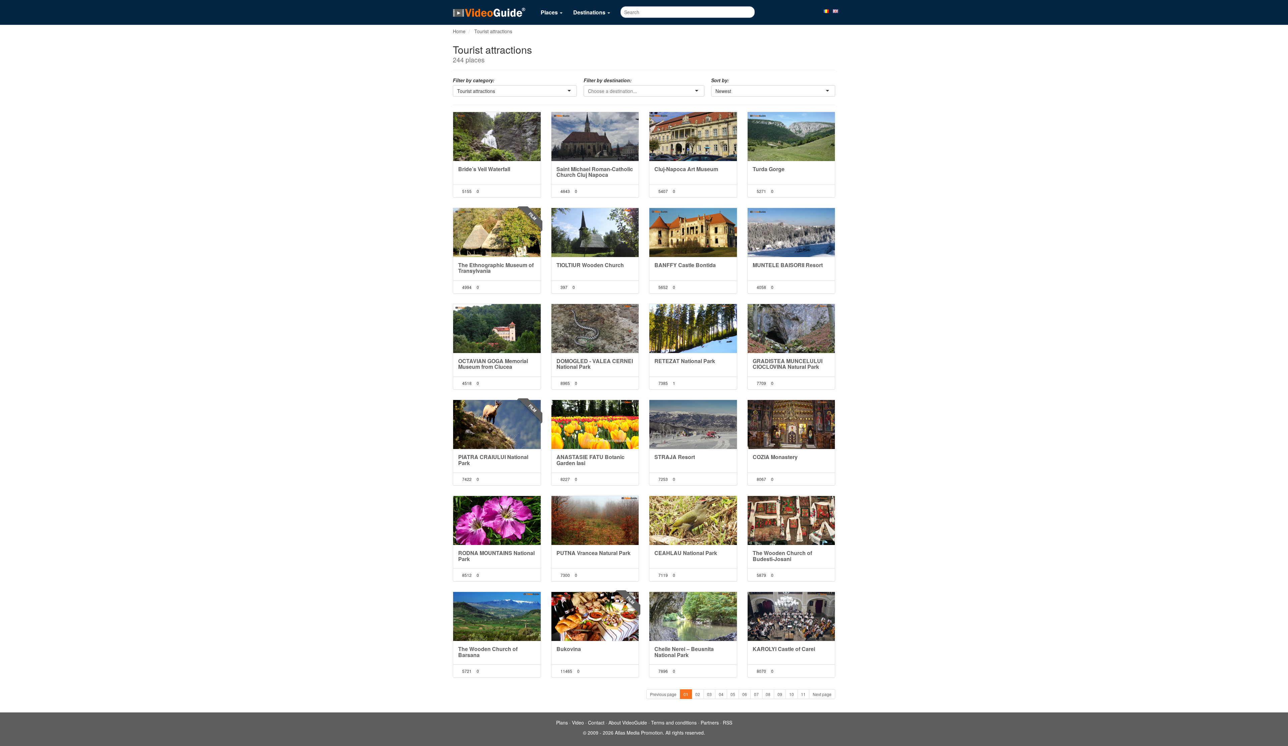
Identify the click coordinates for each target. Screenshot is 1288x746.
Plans (562, 722)
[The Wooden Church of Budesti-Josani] (791, 520)
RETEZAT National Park (684, 361)
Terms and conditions (674, 722)
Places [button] (550, 12)
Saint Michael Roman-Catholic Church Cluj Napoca (594, 172)
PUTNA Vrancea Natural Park (593, 553)
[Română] (826, 11)
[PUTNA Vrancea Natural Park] (595, 520)
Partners (710, 722)
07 (756, 694)
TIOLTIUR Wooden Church (590, 265)
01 (686, 694)
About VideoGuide (627, 722)
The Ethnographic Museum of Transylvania (496, 268)
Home (459, 31)
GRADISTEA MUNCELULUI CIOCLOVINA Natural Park (787, 364)
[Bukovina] (595, 616)
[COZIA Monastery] (791, 424)
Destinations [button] (590, 12)
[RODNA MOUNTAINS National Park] (497, 520)
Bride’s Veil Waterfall (484, 169)
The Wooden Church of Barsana (488, 652)
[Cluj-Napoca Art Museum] (693, 136)
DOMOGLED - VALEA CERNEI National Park (594, 364)
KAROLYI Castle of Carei (784, 649)
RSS (727, 722)
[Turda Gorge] (791, 136)
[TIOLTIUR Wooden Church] (595, 232)
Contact (596, 722)
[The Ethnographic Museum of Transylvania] (497, 232)
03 (709, 694)
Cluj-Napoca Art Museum (686, 169)
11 (803, 694)
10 (791, 694)
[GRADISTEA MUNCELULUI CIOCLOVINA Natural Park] (791, 328)
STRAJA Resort (674, 457)
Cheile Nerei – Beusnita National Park (684, 652)
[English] (835, 11)
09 (779, 694)
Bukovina (568, 649)
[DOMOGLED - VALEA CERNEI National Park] (595, 328)
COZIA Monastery (775, 457)
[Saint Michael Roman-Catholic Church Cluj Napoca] (595, 136)
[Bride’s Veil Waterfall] (497, 136)
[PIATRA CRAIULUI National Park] (497, 424)
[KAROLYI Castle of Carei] (791, 616)
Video (578, 722)
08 (768, 694)
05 (733, 694)
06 (744, 694)
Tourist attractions (493, 31)
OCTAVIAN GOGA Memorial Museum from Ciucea (493, 364)
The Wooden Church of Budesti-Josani (782, 556)
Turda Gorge (769, 169)
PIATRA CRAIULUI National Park (493, 460)
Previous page (663, 694)
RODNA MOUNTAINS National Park (496, 556)
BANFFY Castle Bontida (685, 265)
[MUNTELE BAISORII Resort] (791, 232)
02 (697, 694)
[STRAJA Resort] (693, 424)
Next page (822, 694)
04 (721, 694)
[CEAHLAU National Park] (693, 520)
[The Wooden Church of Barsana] (497, 616)
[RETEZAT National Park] (693, 328)
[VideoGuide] (489, 12)
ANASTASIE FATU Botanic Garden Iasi (590, 460)
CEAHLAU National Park (685, 553)
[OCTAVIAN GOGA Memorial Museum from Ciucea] (497, 328)
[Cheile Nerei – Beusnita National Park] (693, 616)
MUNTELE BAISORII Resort (788, 265)
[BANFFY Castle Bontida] (693, 232)
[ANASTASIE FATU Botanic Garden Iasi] (595, 424)
